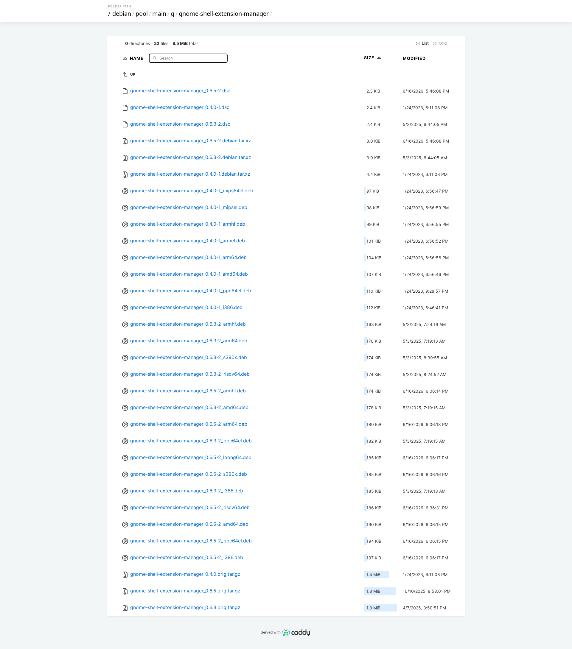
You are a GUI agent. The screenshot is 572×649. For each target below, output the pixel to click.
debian (121, 14)
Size (370, 57)
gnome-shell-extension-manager (224, 14)
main (159, 14)
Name (137, 57)
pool (142, 14)
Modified (414, 58)
